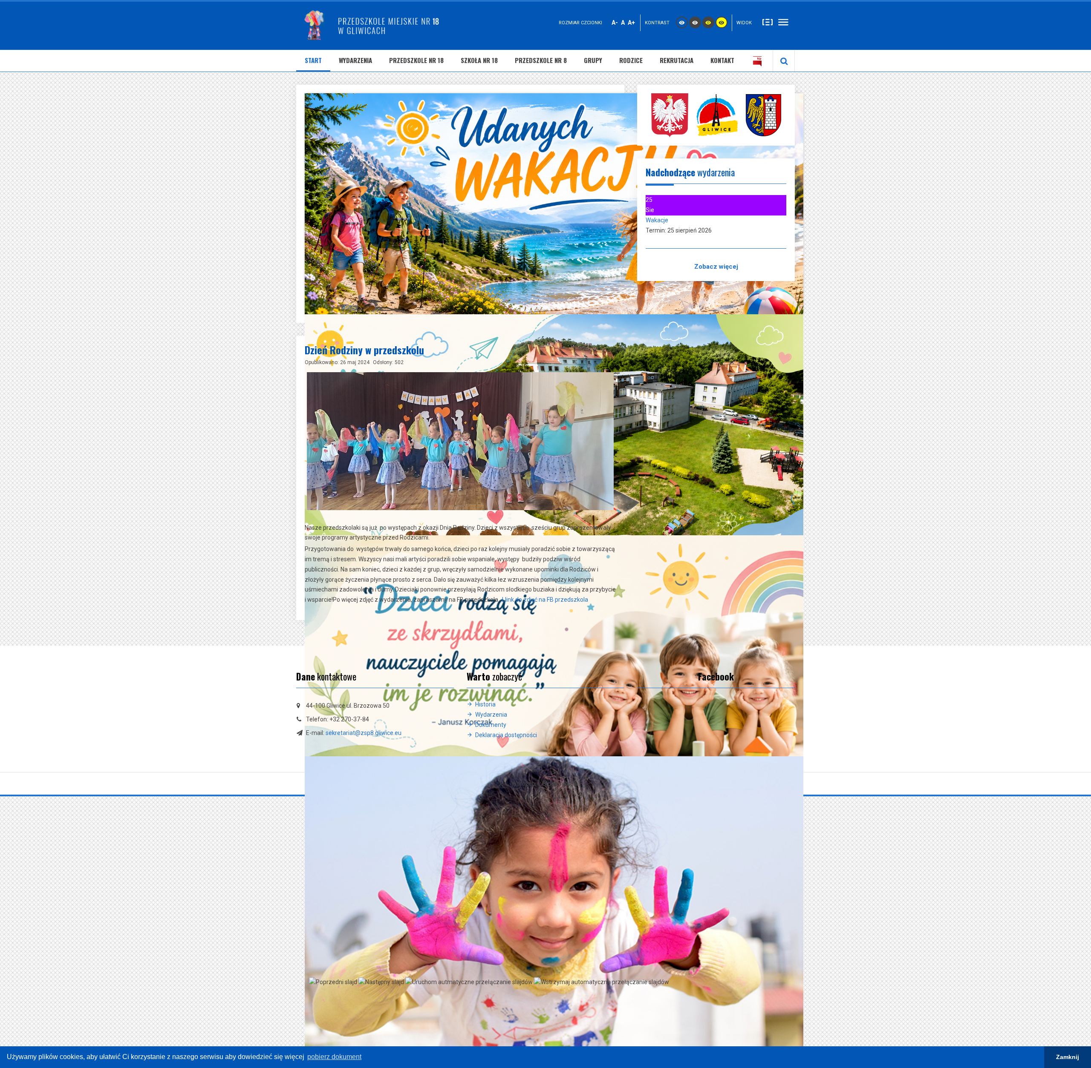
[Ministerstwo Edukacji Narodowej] (669, 114)
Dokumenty (490, 724)
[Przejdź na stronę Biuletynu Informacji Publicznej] (757, 61)
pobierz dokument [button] (334, 1056)
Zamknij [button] (1067, 1057)
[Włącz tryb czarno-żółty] (708, 22)
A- (615, 22)
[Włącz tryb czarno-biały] (695, 22)
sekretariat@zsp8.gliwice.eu (363, 732)
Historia (485, 704)
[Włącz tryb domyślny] (682, 22)
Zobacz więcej (716, 266)
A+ (631, 22)
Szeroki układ (783, 21)
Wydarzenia (491, 714)
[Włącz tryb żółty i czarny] (721, 22)
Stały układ (767, 21)
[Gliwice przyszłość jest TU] (763, 114)
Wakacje (657, 220)
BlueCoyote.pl (561, 783)
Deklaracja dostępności (506, 735)
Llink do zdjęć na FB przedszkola (545, 599)
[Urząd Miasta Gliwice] (717, 114)
